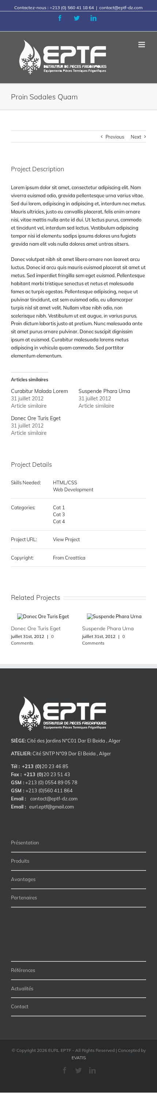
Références (23, 970)
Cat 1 (59, 507)
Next (136, 137)
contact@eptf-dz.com (121, 7)
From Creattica (69, 558)
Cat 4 (59, 521)
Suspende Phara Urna (104, 391)
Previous (115, 137)
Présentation (25, 842)
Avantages (23, 879)
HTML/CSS (65, 482)
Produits (20, 861)
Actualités (22, 988)
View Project (66, 539)
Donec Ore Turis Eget (36, 418)
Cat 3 (59, 514)
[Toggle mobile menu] (142, 44)
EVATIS (79, 1057)
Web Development (73, 489)
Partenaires (24, 897)
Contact (19, 1006)
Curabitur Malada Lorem (39, 391)
